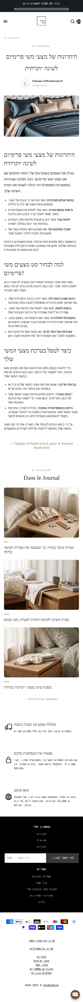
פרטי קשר (41, 964)
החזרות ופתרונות (41, 895)
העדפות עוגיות (41, 973)
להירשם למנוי (62, 858)
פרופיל (41, 840)
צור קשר (41, 882)
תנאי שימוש (41, 960)
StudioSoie (50, 985)
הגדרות (41, 846)
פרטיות (41, 956)
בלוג (41, 901)
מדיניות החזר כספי (41, 940)
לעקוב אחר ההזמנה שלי (41, 889)
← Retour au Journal (42, 699)
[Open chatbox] (75, 994)
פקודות (41, 834)
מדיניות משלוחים (41, 948)
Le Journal (12, 38)
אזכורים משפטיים (41, 968)
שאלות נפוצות (41, 876)
